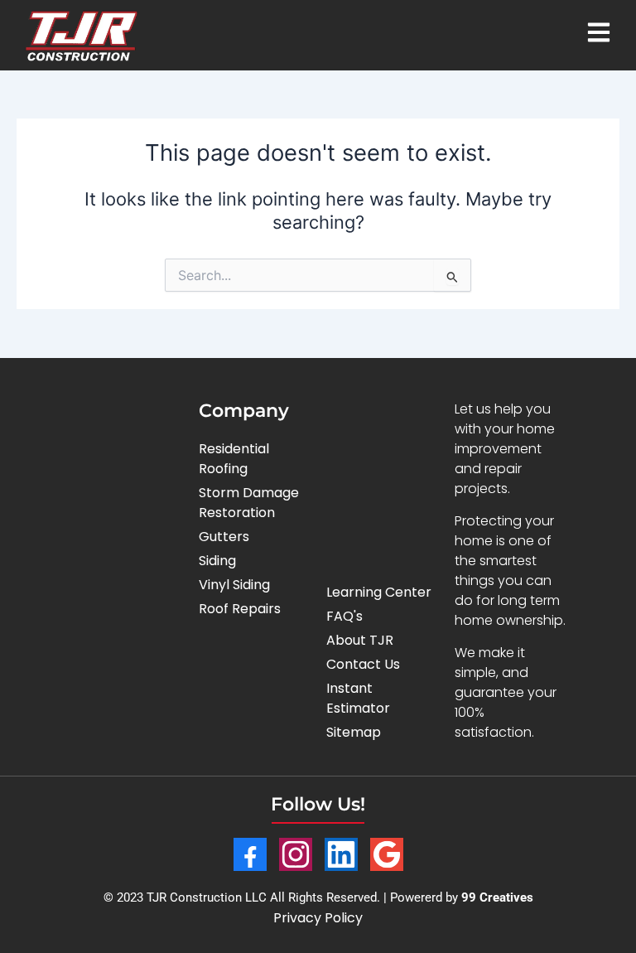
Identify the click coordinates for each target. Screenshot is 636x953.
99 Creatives (497, 897)
